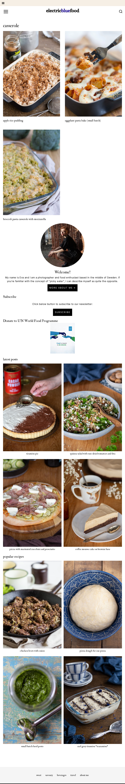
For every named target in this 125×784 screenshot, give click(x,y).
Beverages (61, 775)
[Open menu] (5, 11)
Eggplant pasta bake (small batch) (83, 120)
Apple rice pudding (13, 120)
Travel (73, 775)
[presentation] (31, 74)
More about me (61, 287)
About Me (84, 775)
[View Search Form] (121, 12)
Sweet (38, 775)
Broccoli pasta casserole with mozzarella (24, 219)
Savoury (49, 775)
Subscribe (62, 312)
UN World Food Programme (38, 321)
